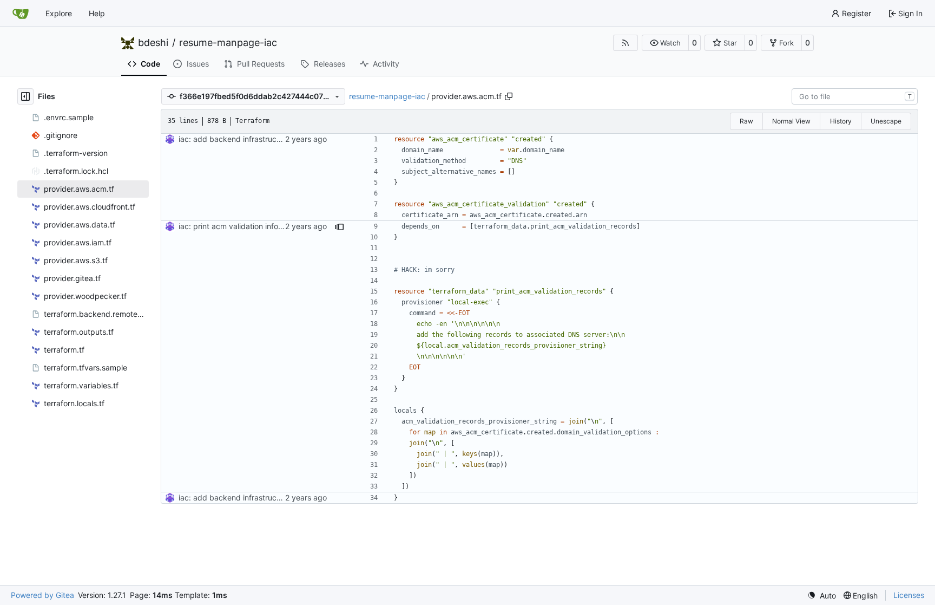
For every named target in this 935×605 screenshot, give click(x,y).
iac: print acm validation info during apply (252, 226)
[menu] (821, 595)
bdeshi (153, 42)
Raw (746, 121)
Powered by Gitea (42, 595)
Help (97, 13)
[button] (665, 43)
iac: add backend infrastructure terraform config (264, 139)
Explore (58, 13)
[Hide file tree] (25, 96)
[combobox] (855, 96)
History (841, 121)
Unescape (886, 121)
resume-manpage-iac (228, 42)
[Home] (20, 13)
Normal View (791, 121)
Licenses (908, 595)
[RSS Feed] (625, 43)
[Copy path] (508, 96)
